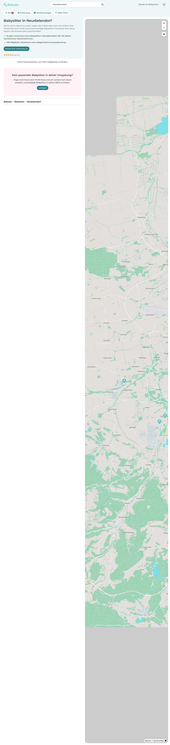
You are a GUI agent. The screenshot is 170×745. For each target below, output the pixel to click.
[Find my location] (164, 34)
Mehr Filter (62, 13)
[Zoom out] (164, 27)
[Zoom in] (164, 23)
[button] (159, 421)
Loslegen (42, 88)
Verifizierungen (43, 13)
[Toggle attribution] (165, 740)
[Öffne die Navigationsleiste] (164, 4)
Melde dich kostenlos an (16, 49)
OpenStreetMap (158, 741)
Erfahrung (25, 13)
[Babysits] (11, 4)
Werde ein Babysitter (149, 4)
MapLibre (148, 741)
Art (10, 13)
